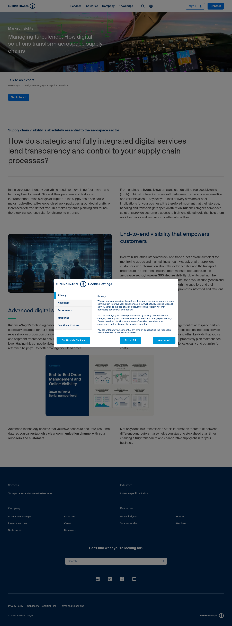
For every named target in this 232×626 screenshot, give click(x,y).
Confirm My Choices (73, 340)
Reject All (130, 340)
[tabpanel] (136, 322)
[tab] (73, 295)
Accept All (164, 340)
